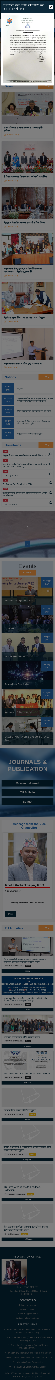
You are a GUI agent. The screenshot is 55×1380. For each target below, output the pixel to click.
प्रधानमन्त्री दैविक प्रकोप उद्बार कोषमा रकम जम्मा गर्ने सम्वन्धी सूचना (23, 7)
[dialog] (27, 690)
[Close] (51, 7)
